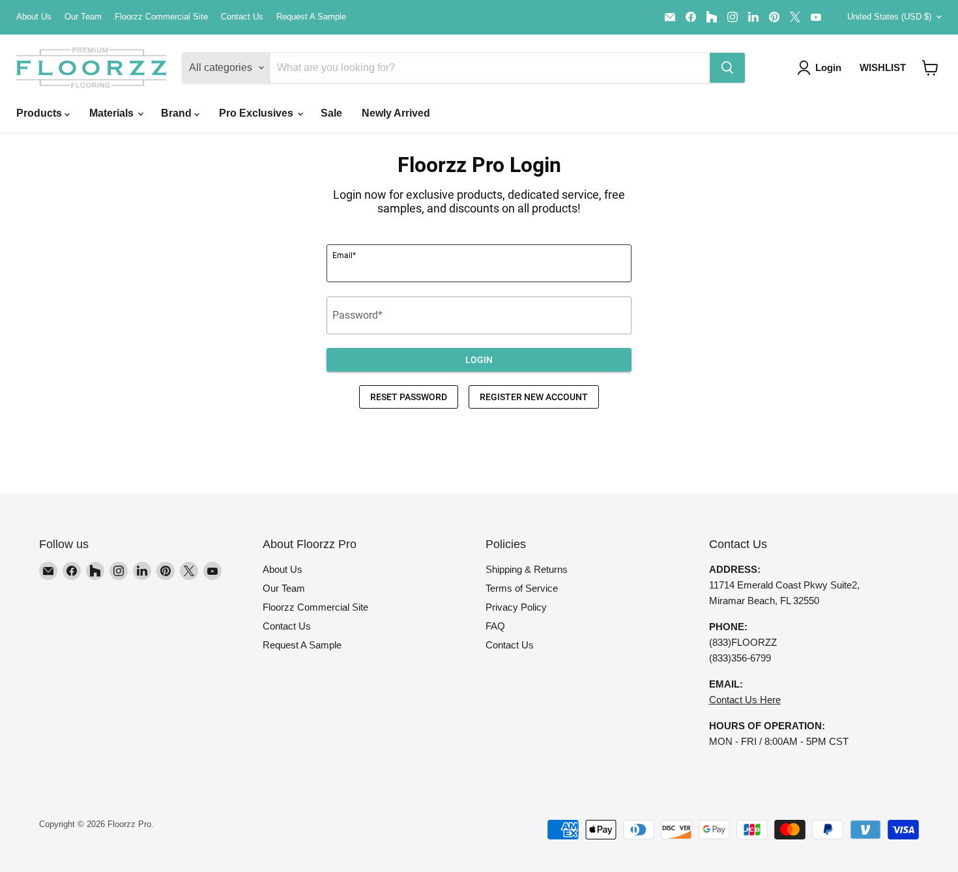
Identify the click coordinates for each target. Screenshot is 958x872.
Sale (331, 113)
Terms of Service (522, 588)
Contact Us (242, 17)
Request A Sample (311, 17)
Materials (112, 113)
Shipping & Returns (527, 569)
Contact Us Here (745, 699)
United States (889, 17)
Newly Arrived (396, 113)
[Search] (727, 68)
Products (40, 113)
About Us (33, 17)
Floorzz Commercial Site (161, 17)
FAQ (495, 626)
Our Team (83, 17)
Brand (177, 113)
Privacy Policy (516, 607)
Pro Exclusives (257, 113)
